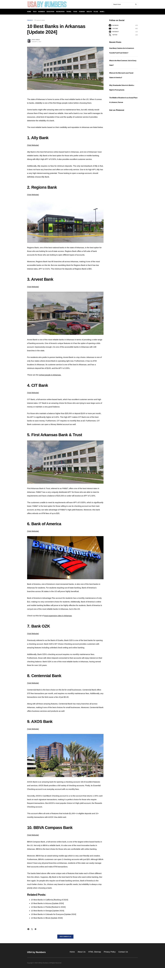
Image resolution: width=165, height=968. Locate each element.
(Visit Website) (33, 145)
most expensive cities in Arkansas (58, 616)
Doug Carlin (36, 39)
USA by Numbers (36, 952)
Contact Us (123, 952)
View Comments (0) (65, 936)
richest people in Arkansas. (50, 375)
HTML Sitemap (94, 952)
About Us (81, 952)
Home (72, 952)
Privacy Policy (110, 952)
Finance (30, 20)
